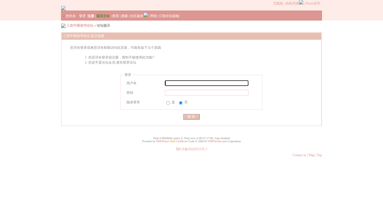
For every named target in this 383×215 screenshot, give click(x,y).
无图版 (278, 3)
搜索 (124, 16)
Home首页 (313, 3)
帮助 (153, 16)
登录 (82, 16)
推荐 (115, 16)
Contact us (299, 155)
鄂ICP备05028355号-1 (191, 149)
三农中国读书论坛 (79, 25)
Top (319, 155)
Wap (312, 155)
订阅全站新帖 (169, 16)
